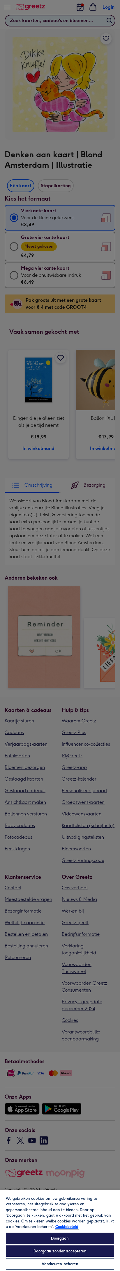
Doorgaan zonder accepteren (59, 1251)
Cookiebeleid (66, 1226)
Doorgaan (60, 1238)
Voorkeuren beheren (60, 1264)
